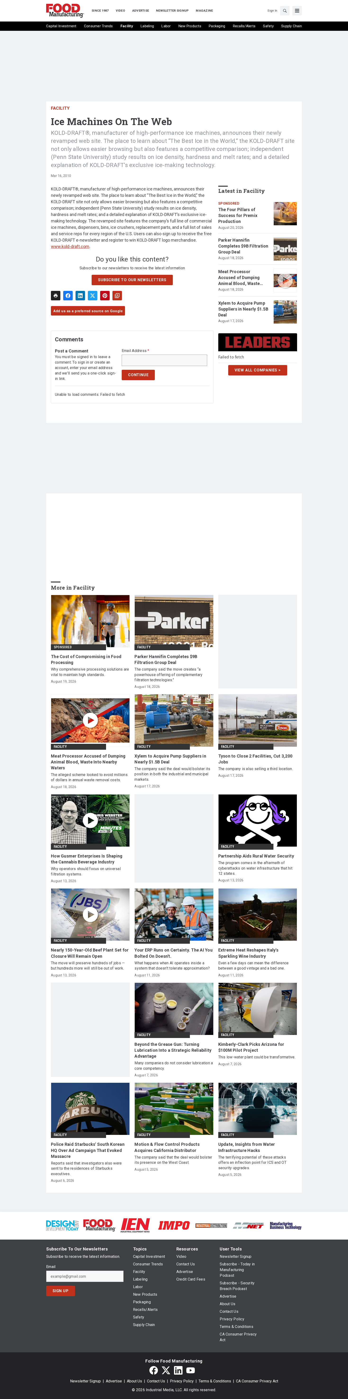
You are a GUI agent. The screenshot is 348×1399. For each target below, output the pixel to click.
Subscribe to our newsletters (132, 280)
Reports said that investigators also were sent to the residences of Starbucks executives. (86, 1168)
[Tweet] (92, 295)
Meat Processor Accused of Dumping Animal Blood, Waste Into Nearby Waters (239, 278)
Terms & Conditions (215, 1381)
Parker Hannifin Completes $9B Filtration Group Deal (243, 246)
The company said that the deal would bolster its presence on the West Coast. (173, 1160)
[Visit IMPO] (174, 1225)
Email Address (135, 351)
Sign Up (61, 1291)
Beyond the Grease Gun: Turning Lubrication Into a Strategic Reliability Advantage (172, 1050)
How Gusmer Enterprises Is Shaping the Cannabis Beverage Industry (86, 858)
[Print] (55, 295)
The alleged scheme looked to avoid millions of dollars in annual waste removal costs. (89, 777)
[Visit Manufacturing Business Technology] (285, 1225)
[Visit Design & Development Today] (62, 1225)
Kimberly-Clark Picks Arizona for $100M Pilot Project (251, 1047)
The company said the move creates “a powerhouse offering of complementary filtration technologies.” (168, 674)
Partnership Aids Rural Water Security (256, 855)
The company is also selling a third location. (255, 769)
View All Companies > (258, 370)
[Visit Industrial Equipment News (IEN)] (135, 1225)
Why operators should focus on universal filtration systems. (86, 871)
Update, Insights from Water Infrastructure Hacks (246, 1147)
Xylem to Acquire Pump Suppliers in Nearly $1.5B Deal (243, 309)
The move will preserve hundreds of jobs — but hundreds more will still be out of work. (88, 965)
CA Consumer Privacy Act (257, 1381)
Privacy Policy (182, 1381)
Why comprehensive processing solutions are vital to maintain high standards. (90, 672)
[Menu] (297, 10)
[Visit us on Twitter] (166, 1370)
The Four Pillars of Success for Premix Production (238, 215)
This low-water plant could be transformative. (256, 1057)
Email (50, 1267)
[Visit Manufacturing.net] (248, 1225)
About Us (134, 1381)
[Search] (285, 10)
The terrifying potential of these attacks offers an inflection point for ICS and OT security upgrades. (252, 1162)
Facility (60, 108)
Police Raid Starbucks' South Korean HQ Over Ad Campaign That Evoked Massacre (88, 1150)
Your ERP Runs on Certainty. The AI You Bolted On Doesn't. (173, 953)
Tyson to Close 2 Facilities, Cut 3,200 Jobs (255, 759)
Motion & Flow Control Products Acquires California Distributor (167, 1147)
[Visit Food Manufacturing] (99, 1225)
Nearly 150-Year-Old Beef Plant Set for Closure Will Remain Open (90, 953)
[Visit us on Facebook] (153, 1370)
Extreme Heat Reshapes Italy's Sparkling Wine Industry (248, 953)
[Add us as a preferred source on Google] (117, 295)
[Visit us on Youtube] (190, 1370)
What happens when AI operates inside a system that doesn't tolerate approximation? (172, 965)
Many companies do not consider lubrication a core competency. (173, 1065)
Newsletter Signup (85, 1381)
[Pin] (105, 295)
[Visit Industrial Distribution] (211, 1225)
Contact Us (156, 1381)
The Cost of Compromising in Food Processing (86, 659)
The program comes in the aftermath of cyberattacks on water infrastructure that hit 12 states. (255, 868)
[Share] (68, 295)
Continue (138, 375)
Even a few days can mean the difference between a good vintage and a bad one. (253, 965)
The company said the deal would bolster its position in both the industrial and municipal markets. (172, 774)
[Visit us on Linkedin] (178, 1370)
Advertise (114, 1381)
